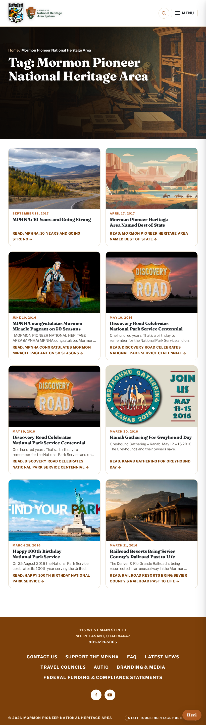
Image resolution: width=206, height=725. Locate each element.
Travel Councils (63, 667)
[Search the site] (164, 13)
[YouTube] (110, 695)
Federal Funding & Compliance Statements (102, 677)
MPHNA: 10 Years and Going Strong (52, 219)
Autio (101, 667)
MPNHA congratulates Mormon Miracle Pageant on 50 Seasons (47, 326)
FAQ (132, 656)
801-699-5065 (103, 642)
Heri (192, 714)
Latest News (162, 656)
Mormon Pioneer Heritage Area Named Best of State (139, 222)
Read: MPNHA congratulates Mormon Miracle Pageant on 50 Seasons (52, 350)
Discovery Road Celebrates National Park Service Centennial (146, 326)
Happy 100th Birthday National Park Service (37, 553)
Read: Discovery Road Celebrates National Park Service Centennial (146, 350)
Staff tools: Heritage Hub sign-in (161, 717)
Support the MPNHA (92, 656)
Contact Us (42, 656)
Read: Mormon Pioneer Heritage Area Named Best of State (149, 236)
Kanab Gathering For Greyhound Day (150, 437)
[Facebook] (96, 695)
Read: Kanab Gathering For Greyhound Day (150, 464)
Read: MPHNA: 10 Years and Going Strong (46, 236)
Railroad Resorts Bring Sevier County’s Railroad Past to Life (142, 553)
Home (13, 50)
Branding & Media (141, 667)
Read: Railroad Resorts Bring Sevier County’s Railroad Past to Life (148, 578)
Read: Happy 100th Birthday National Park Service (51, 578)
